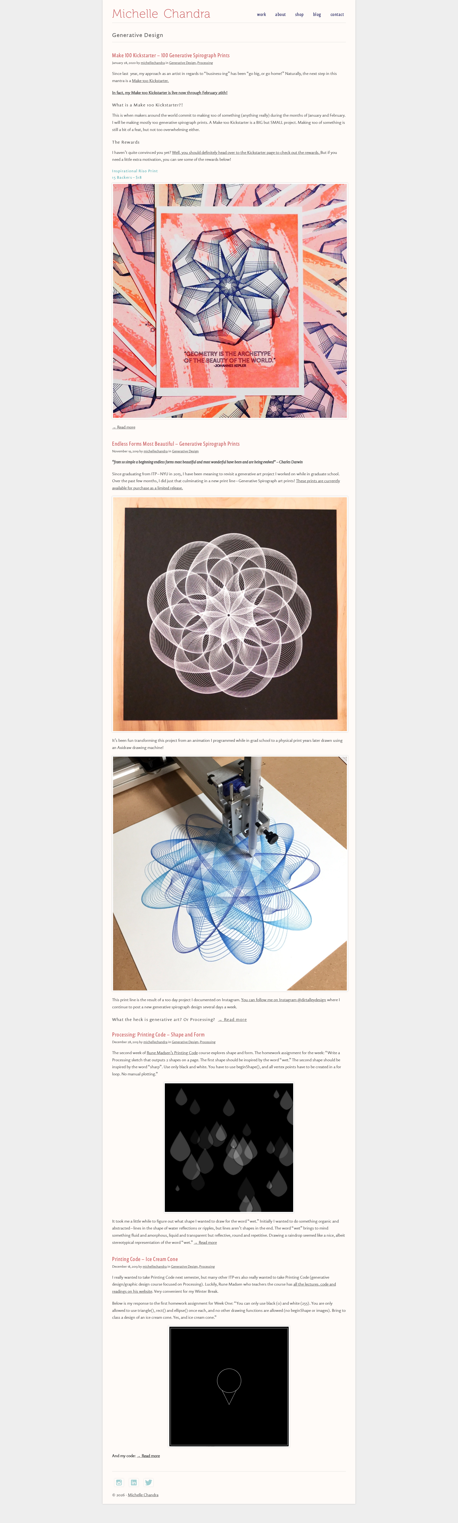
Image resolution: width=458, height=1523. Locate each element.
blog (317, 14)
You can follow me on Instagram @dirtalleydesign (283, 999)
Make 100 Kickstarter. (150, 80)
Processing (205, 62)
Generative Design (182, 62)
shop (299, 14)
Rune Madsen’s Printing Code (172, 1052)
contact (337, 14)
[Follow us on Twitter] (148, 1485)
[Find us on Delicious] (133, 1485)
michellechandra (153, 62)
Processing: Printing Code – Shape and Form (158, 1034)
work (261, 14)
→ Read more (123, 427)
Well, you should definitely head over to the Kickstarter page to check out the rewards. (246, 152)
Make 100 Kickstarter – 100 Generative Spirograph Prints (171, 55)
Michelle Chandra (161, 13)
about (280, 14)
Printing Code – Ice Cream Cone (145, 1259)
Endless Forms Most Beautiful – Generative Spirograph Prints (176, 443)
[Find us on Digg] (119, 1485)
